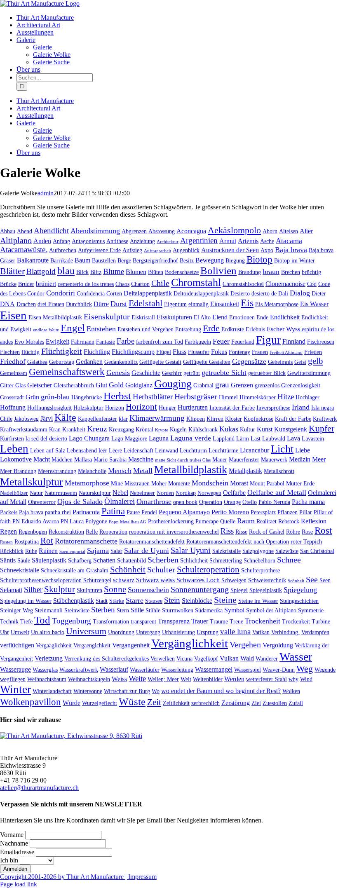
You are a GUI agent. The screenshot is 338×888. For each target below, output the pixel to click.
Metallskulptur (31, 482)
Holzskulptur (88, 407)
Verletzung (49, 658)
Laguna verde (190, 438)
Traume (219, 621)
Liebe (302, 450)
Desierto (240, 293)
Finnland (293, 341)
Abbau (7, 231)
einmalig (198, 304)
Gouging (173, 383)
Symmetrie (311, 610)
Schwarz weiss (155, 580)
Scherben (163, 559)
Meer (319, 459)
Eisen (13, 315)
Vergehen (245, 644)
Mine (117, 483)
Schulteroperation (208, 569)
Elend (220, 317)
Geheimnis (280, 361)
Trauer (199, 621)
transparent (143, 621)
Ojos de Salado (80, 501)
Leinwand (166, 450)
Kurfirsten (12, 438)
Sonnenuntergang (200, 589)
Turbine (321, 621)
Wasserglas (45, 669)
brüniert (46, 284)
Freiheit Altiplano (286, 352)
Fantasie (105, 341)
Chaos (122, 284)
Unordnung (121, 632)
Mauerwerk (274, 459)
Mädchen (62, 459)
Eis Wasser (314, 304)
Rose (307, 531)
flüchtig (30, 352)
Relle (92, 531)
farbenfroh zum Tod (159, 341)
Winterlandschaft (52, 691)
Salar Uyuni (191, 550)
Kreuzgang (121, 429)
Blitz (95, 272)
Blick (82, 272)
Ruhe (31, 551)
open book (185, 502)
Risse (241, 531)
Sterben (103, 609)
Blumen (136, 272)
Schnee (289, 559)
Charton (140, 284)
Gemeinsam (13, 373)
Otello (249, 502)
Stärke (116, 600)
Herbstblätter (153, 396)
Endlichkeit (285, 317)
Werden (234, 679)
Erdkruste (232, 329)
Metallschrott (279, 471)
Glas (20, 385)
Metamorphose (87, 483)
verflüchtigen (17, 645)
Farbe (125, 341)
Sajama (98, 550)
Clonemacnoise (285, 284)
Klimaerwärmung (157, 418)
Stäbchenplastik (73, 600)
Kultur (247, 429)
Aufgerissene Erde (99, 250)
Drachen (26, 304)
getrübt (191, 373)
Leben (14, 449)
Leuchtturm (193, 450)
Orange (232, 502)
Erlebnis (255, 329)
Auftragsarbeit (157, 250)
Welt (186, 679)
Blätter (12, 271)
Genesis (118, 372)
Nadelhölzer (14, 493)
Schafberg (80, 560)
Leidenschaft (138, 450)
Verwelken (162, 658)
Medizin (299, 459)
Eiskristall (143, 317)
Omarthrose (153, 501)
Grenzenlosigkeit (300, 385)
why (293, 679)
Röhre (293, 531)
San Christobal (317, 551)
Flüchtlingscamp (133, 352)
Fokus (219, 352)
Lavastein (313, 438)
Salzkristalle (226, 551)
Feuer (221, 341)
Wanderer (267, 658)
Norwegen (209, 493)
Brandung (249, 272)
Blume (113, 271)
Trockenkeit (296, 621)
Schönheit (128, 569)
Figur (268, 340)
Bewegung (209, 260)
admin (46, 193)
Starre (134, 600)
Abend (24, 231)
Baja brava (291, 250)
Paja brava (31, 512)
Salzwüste (286, 551)
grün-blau (55, 397)
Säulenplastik (49, 560)
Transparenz (174, 621)
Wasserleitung (177, 669)
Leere (115, 450)
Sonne (115, 589)
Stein (172, 600)
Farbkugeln (198, 341)
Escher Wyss (283, 329)
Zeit (154, 702)
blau (66, 270)
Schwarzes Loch (198, 580)
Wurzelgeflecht (99, 703)
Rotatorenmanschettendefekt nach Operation (237, 541)
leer (103, 450)
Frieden (313, 352)
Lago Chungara (89, 438)
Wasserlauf (114, 669)
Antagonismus (88, 241)
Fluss (179, 352)
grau (222, 384)
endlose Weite (46, 330)
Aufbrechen (62, 250)
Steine (225, 600)
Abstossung (161, 231)
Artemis (248, 241)
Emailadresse (17, 851)
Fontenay (239, 352)
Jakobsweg (26, 418)
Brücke (8, 284)
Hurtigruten (193, 407)
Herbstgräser (195, 396)
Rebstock (288, 521)
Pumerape (206, 521)
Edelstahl (145, 303)
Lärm (242, 438)
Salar (116, 551)
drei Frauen (51, 304)
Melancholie (92, 471)
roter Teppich (306, 541)
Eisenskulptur (107, 316)
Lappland (224, 438)
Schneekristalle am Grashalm (74, 570)
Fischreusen (320, 341)
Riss (227, 531)
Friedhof (13, 361)
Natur (36, 493)
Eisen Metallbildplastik (55, 317)
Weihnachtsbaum (46, 679)
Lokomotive (16, 459)
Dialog (300, 293)
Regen (8, 531)
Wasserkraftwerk (78, 669)
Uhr (4, 632)
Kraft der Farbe (293, 418)
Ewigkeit (57, 341)
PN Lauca (72, 521)
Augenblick (186, 250)
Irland (301, 407)
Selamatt (11, 590)
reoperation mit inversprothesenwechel (174, 531)
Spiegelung (300, 590)
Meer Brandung (18, 471)
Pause (133, 512)
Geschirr (172, 373)
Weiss (119, 679)
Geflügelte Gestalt (160, 361)
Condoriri (60, 293)
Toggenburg (71, 620)
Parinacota (86, 512)
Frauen (260, 352)
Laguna (159, 438)
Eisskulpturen (174, 317)
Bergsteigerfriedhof (155, 260)
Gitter (7, 385)
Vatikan (261, 632)
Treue (236, 621)
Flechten (10, 352)
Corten (114, 293)
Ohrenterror (42, 502)
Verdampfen (315, 632)
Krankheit (73, 429)
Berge (124, 260)
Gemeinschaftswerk (67, 371)
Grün (32, 397)
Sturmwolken (177, 610)
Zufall (296, 703)
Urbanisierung (178, 632)
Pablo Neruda (274, 502)
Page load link (18, 884)
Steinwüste (76, 610)
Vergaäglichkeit (54, 645)
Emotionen (242, 317)
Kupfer (321, 428)
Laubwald (273, 438)
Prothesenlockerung (171, 521)
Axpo (267, 250)
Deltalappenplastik (148, 293)
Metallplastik (245, 471)
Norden (165, 493)
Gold (116, 385)
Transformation (111, 621)
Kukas (228, 429)
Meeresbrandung (57, 471)
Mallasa (83, 459)
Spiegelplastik (265, 590)
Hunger (167, 407)
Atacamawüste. (23, 249)
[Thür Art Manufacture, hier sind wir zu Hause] (71, 735)
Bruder (26, 284)
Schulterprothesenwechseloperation (41, 580)
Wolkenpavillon (30, 701)
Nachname (14, 843)
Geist (300, 361)
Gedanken (89, 362)
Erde (211, 328)
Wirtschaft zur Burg (127, 691)
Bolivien (218, 270)
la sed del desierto (46, 438)
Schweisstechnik (267, 580)
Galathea (37, 361)
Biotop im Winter (294, 260)
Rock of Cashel (266, 531)
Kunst (264, 429)
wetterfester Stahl (266, 679)
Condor (36, 293)
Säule (23, 560)
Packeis (8, 512)
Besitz (187, 260)
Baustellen (104, 260)
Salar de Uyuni (146, 550)
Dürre (101, 304)
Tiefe (26, 621)
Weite (137, 678)
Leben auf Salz (47, 450)
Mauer (219, 459)
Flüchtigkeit (61, 351)
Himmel (228, 397)
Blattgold (41, 271)
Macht (41, 459)
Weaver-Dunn (279, 669)
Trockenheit (262, 621)
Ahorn (270, 231)
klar (123, 418)
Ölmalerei (119, 501)
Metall (143, 470)
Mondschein (210, 483)
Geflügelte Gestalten (206, 361)
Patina (113, 511)
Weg (304, 668)
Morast (239, 483)
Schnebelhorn (259, 560)
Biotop (259, 259)
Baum (82, 260)
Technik (9, 621)
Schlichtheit (194, 560)
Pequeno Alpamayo (184, 512)
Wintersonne (87, 691)
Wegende (325, 669)
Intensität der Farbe (232, 407)
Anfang (61, 241)
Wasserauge (15, 669)
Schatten (104, 560)
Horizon (114, 407)
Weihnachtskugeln (89, 679)
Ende (262, 317)
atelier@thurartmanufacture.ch (39, 787)
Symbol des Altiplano (271, 610)
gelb (315, 361)
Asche (267, 241)
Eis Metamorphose (276, 304)
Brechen (290, 272)
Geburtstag (61, 361)
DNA (7, 304)
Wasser (295, 656)
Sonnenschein (148, 590)
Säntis (8, 560)
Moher (159, 483)
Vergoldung (278, 645)
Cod (312, 284)
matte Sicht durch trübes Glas (183, 460)
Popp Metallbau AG (127, 522)
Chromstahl (196, 282)
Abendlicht (51, 230)
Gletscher (39, 385)
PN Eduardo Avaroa (35, 521)
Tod (42, 620)
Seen (325, 580)
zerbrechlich (205, 703)
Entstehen (101, 329)
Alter (306, 231)
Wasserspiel (247, 669)
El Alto (202, 317)
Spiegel (239, 590)
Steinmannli (49, 610)
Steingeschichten (299, 600)
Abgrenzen (134, 231)
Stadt (102, 600)
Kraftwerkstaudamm (23, 429)
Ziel (256, 703)
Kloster (233, 418)
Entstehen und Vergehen (145, 329)
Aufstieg (132, 250)
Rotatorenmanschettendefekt (152, 541)
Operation (210, 502)
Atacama (289, 241)
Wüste (132, 701)
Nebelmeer (142, 493)
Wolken (291, 691)
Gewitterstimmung (309, 373)
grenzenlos (267, 385)
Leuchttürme (223, 450)
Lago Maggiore (129, 438)
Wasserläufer (145, 669)
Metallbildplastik (190, 470)
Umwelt (20, 632)
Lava (293, 438)
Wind (306, 679)
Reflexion (313, 521)
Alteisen (288, 231)
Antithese (117, 241)
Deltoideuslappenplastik (201, 293)
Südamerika (209, 610)
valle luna (235, 631)
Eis (247, 303)
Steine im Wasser (258, 600)
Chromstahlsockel (243, 284)
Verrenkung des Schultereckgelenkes (106, 658)
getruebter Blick (267, 373)
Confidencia (91, 293)
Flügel (163, 352)
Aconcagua (191, 231)
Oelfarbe (234, 493)
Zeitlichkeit (176, 703)
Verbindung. (285, 632)
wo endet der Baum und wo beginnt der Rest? (221, 691)
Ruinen (48, 551)
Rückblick (11, 551)
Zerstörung (235, 703)
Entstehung (188, 329)
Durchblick (79, 304)
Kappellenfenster (97, 418)
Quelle (227, 521)
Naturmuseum (61, 493)
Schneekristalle (19, 570)
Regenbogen (33, 531)
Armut (227, 241)
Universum (86, 631)
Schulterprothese (260, 570)
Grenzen (242, 385)
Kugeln (178, 429)
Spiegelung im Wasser (26, 600)
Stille (137, 610)
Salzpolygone (258, 551)
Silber (33, 589)
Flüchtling (97, 352)
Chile (160, 283)
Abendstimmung (95, 231)
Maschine (140, 459)
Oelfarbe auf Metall (276, 492)
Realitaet (266, 521)
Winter (15, 689)
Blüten (155, 272)
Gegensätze (249, 361)
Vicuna (184, 658)
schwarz (123, 580)
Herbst (117, 395)
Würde (71, 703)
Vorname (11, 834)
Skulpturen (89, 590)
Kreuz (97, 428)
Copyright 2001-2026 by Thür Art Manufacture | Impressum (78, 876)
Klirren (215, 418)
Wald (247, 658)
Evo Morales (29, 341)
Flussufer (198, 352)
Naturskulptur (95, 493)
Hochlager (307, 397)
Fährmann (82, 341)
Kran (55, 429)
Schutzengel (97, 580)
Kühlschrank (203, 429)
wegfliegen (13, 679)
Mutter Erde (300, 483)
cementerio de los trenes (86, 284)
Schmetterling (225, 560)
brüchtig (311, 272)
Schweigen (233, 580)
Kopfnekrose (258, 418)
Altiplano (16, 240)
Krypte (161, 430)
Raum (246, 521)
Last (256, 438)
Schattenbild (131, 560)
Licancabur (254, 450)
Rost (323, 530)
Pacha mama (308, 502)
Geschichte (145, 373)
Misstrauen (137, 483)
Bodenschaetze (182, 272)
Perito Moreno (230, 512)
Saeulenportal (72, 551)
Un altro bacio (47, 632)
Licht (282, 449)
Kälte (65, 417)
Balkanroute (33, 260)
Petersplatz (263, 512)
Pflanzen (287, 512)
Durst (118, 304)
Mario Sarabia (110, 459)
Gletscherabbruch (74, 385)
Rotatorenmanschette (86, 541)
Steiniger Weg (16, 610)
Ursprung (207, 632)
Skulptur (59, 589)
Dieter (319, 293)
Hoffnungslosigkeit (49, 407)
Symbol (234, 610)
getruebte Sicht (224, 372)
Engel (73, 327)
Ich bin (9, 860)
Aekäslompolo (234, 230)
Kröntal (144, 429)
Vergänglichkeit (189, 643)
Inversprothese (273, 407)
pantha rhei (58, 512)
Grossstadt (12, 397)
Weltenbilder (208, 679)
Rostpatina (26, 541)
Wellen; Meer (163, 679)
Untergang (148, 632)
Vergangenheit (131, 645)
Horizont (141, 407)
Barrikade (61, 260)
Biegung (235, 260)
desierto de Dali (269, 293)
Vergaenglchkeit (91, 645)
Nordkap (186, 493)
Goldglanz (139, 385)
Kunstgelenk (290, 429)
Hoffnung (13, 407)
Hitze (285, 396)
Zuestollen (275, 703)
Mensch (119, 470)
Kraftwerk (325, 418)
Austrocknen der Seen (230, 250)
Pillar (305, 512)
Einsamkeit (224, 304)
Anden (42, 241)
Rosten (6, 542)
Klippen (195, 418)
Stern (123, 610)
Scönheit (296, 581)
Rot (46, 540)
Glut (101, 385)
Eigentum (175, 304)
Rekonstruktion (66, 531)
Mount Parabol (267, 483)
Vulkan (229, 658)
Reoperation (113, 531)
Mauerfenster (244, 459)
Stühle (153, 610)
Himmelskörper (257, 397)
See (312, 579)
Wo (156, 691)
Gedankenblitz (121, 361)
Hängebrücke (86, 397)
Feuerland (242, 341)
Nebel (120, 493)
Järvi (46, 418)
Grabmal (203, 385)
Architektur (167, 241)
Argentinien (199, 240)
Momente (179, 483)
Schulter (161, 569)
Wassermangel (213, 669)
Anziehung (142, 241)
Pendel (149, 512)
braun (271, 271)
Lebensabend (82, 450)
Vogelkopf (206, 658)
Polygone (96, 521)
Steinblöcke (197, 600)
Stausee (153, 600)
